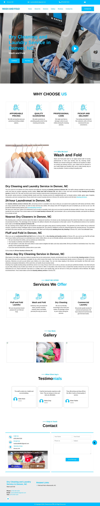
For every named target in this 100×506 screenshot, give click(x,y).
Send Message (72, 459)
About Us (37, 9)
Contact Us (69, 9)
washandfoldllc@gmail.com (18, 492)
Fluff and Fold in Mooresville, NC (46, 485)
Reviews (60, 9)
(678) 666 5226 (15, 490)
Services (45, 9)
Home (30, 9)
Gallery (53, 9)
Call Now (14, 60)
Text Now (27, 60)
